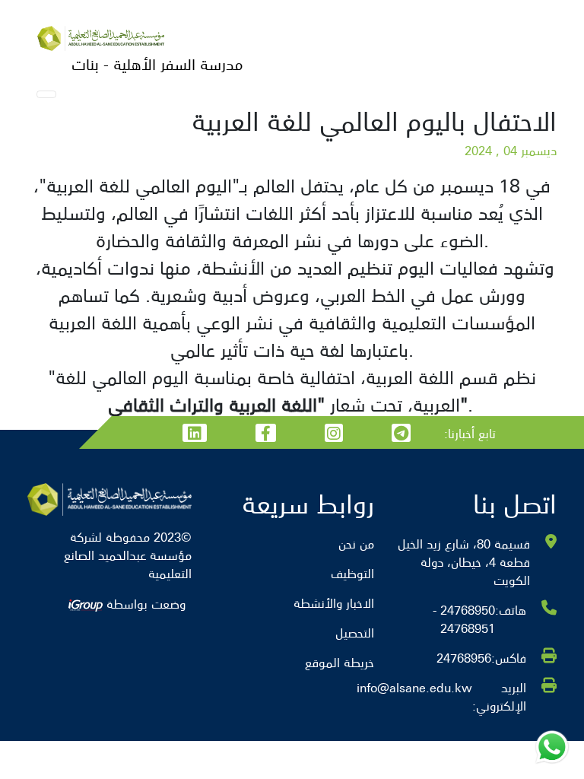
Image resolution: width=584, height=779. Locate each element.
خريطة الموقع (339, 662)
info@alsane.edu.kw (414, 688)
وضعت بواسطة (144, 603)
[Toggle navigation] (46, 94)
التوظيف (352, 573)
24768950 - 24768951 (464, 618)
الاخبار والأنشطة (334, 602)
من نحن (356, 543)
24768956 (463, 657)
